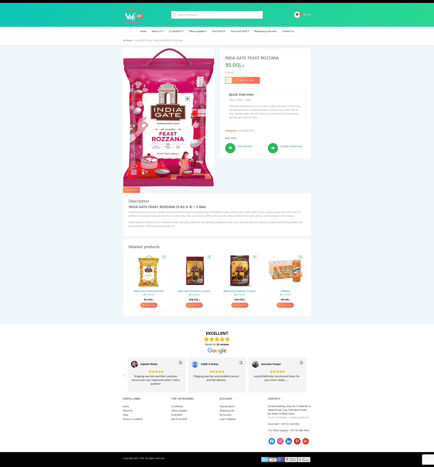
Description (131, 189)
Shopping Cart (227, 410)
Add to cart (247, 80)
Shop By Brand (227, 406)
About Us (157, 31)
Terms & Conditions (133, 419)
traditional (217, 212)
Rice (149, 40)
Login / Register (228, 419)
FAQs (125, 414)
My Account (225, 414)
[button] (125, 376)
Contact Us (288, 31)
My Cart (305, 14)
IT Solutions (175, 31)
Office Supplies (197, 31)
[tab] (131, 190)
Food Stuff (217, 31)
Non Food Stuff (239, 31)
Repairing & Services (265, 31)
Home (143, 31)
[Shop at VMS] (133, 14)
